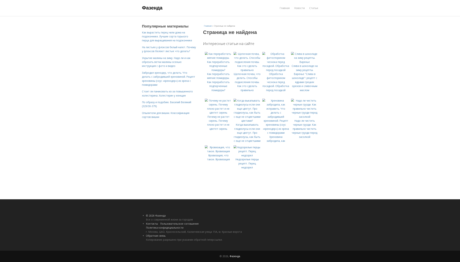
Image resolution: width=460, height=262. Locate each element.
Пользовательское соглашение (179, 223)
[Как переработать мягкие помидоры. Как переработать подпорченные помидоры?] (218, 70)
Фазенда (152, 7)
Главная (285, 8)
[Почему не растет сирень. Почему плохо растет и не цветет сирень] (218, 112)
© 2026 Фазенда (156, 215)
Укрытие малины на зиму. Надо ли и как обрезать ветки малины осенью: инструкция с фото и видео (166, 62)
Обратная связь (156, 235)
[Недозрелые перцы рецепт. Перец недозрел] (247, 155)
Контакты (152, 223)
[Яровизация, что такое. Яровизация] (218, 151)
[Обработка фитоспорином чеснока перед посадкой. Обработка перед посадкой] (275, 70)
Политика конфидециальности (164, 227)
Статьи (313, 8)
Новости (299, 8)
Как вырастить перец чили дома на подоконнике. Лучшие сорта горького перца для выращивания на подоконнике (167, 36)
